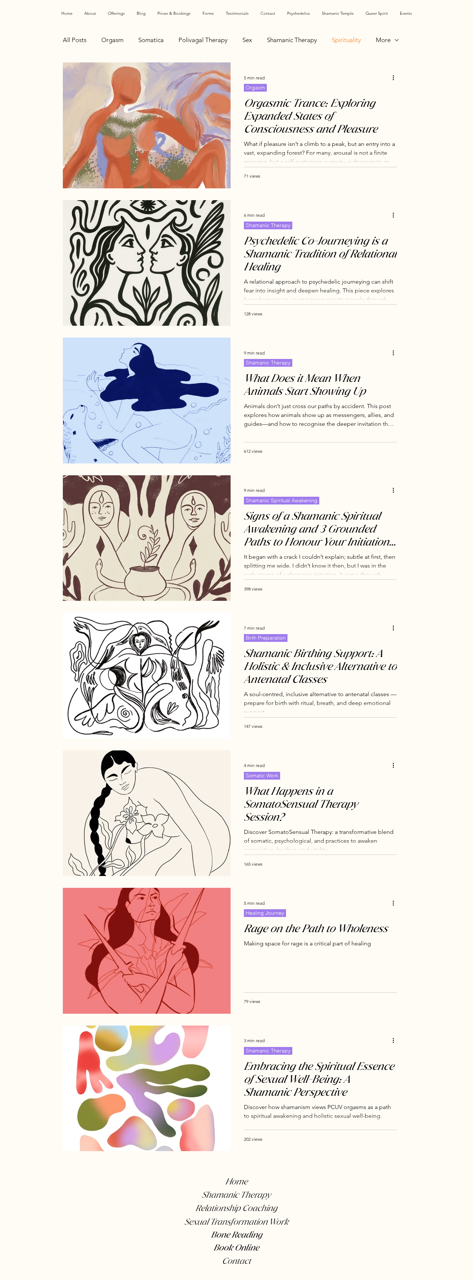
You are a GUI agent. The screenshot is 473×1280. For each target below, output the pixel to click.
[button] (116, 13)
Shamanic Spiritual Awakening (281, 500)
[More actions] (395, 77)
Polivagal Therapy (203, 40)
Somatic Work (262, 775)
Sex (247, 40)
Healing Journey (265, 913)
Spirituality (346, 40)
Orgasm (112, 40)
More (383, 40)
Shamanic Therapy (292, 40)
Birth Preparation (266, 637)
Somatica (151, 40)
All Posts (74, 40)
